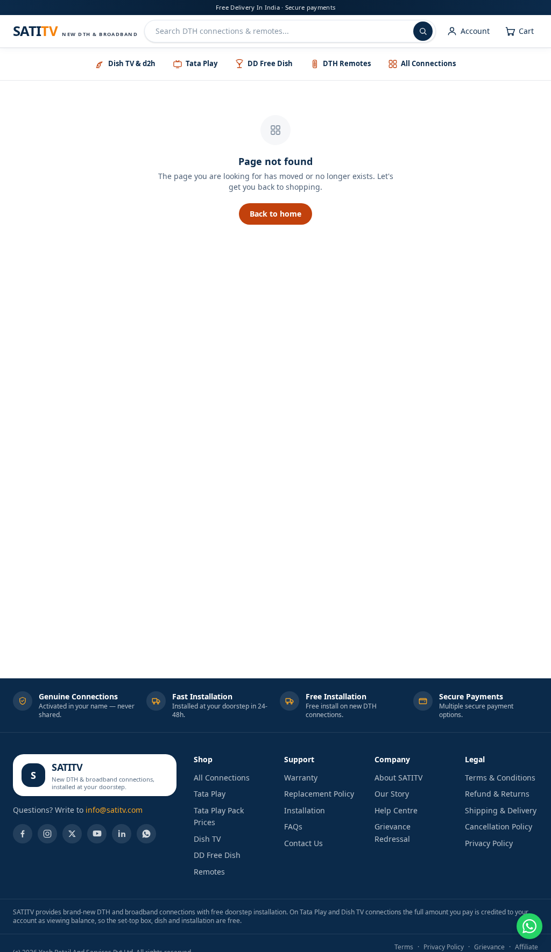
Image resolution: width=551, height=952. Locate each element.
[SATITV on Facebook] (22, 833)
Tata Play (209, 794)
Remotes (209, 872)
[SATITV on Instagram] (47, 833)
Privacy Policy (489, 843)
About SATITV (398, 777)
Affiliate (526, 947)
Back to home (275, 214)
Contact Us (303, 843)
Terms (403, 947)
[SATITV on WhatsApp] (146, 833)
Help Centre (396, 810)
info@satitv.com (114, 810)
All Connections (222, 777)
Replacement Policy (319, 794)
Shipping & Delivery (500, 810)
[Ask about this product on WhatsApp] (529, 926)
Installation (304, 810)
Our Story (392, 794)
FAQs (293, 826)
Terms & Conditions (500, 777)
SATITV (67, 767)
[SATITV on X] (72, 833)
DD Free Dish (217, 855)
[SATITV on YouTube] (97, 833)
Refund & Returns (497, 794)
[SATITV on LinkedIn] (121, 833)
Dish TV (207, 839)
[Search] (423, 31)
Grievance (489, 947)
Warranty (300, 777)
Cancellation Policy (498, 826)
